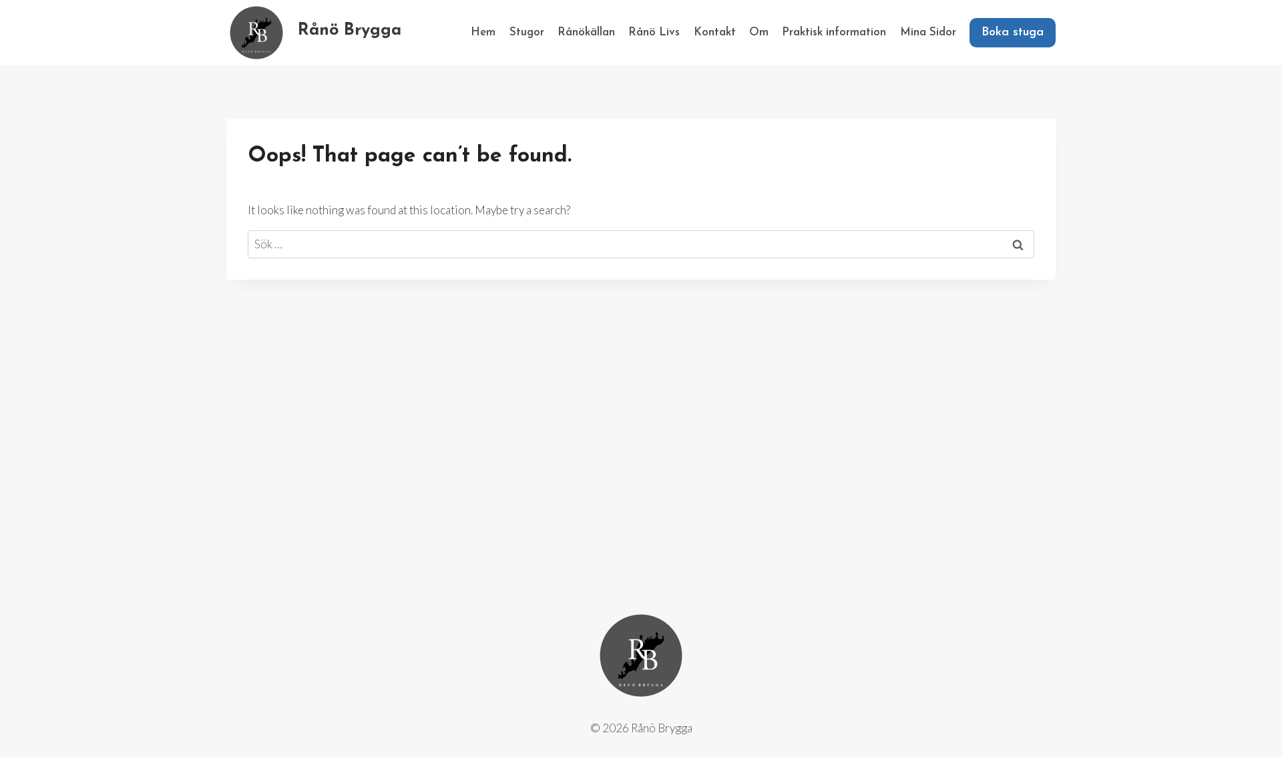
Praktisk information (834, 32)
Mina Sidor (928, 32)
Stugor (526, 32)
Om (759, 32)
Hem (483, 32)
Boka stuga (1013, 33)
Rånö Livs (654, 32)
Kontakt (715, 32)
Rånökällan (586, 32)
